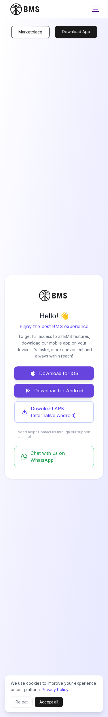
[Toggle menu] (95, 9)
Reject (22, 701)
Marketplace (30, 32)
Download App (76, 31)
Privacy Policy (55, 689)
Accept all (48, 701)
